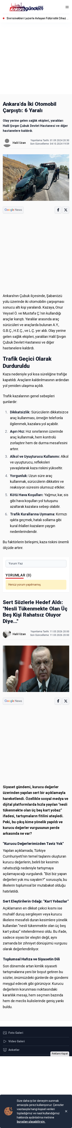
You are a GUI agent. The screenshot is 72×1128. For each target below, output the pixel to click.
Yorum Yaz (16, 563)
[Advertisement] (36, 58)
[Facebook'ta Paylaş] (58, 209)
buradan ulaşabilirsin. (31, 1121)
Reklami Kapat (60, 1053)
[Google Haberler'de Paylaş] (13, 209)
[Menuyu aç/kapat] (67, 7)
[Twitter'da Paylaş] (65, 209)
